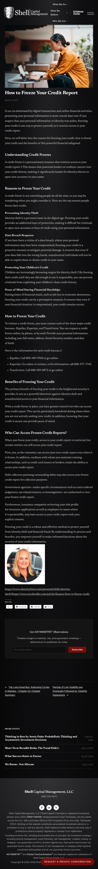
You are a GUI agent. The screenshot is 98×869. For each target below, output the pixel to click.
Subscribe (77, 649)
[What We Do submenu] (66, 4)
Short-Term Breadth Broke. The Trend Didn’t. (32, 748)
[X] (56, 807)
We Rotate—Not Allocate (19, 764)
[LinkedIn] (49, 807)
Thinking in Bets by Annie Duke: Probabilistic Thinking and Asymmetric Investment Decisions (41, 738)
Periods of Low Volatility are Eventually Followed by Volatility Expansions (70, 691)
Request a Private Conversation (67, 861)
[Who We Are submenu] (66, 21)
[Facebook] (41, 807)
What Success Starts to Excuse (23, 756)
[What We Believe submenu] (66, 12)
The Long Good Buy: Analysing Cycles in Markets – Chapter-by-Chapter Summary (27, 691)
